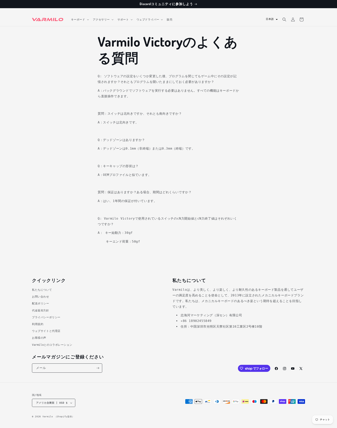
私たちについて (42, 289)
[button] (79, 19)
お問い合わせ (40, 296)
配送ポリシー (40, 303)
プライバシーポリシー (46, 317)
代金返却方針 (40, 310)
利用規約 (37, 323)
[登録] (97, 368)
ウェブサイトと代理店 (46, 330)
